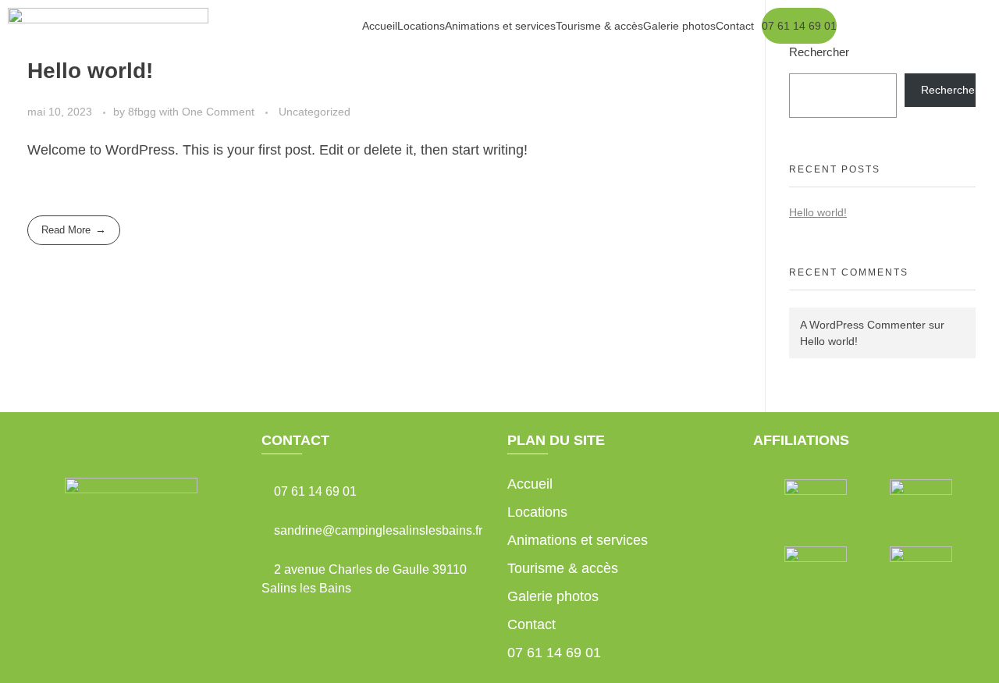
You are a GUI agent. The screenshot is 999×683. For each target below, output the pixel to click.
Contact (735, 26)
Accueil (379, 26)
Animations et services (500, 26)
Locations (421, 26)
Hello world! (829, 341)
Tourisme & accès (599, 26)
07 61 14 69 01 (799, 26)
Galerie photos (679, 26)
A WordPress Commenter (863, 324)
